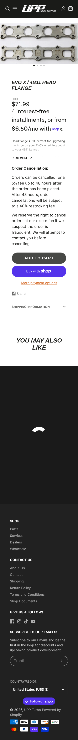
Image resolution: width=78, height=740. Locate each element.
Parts (14, 529)
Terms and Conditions (27, 594)
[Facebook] (12, 621)
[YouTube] (33, 621)
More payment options (39, 283)
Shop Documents (23, 601)
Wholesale (18, 549)
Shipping (17, 581)
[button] (34, 65)
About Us (17, 568)
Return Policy (20, 588)
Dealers (16, 542)
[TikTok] (26, 621)
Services (16, 535)
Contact (16, 574)
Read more (20, 158)
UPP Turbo (32, 710)
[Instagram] (19, 621)
